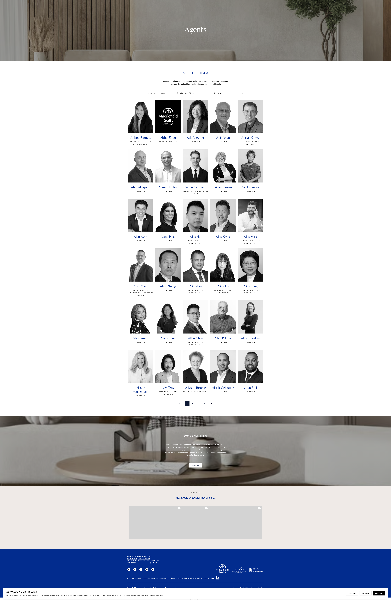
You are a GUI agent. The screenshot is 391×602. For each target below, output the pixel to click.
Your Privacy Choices (195, 599)
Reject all (352, 593)
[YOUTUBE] (146, 569)
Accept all (379, 593)
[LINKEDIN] (140, 569)
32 (204, 403)
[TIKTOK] (152, 569)
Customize (365, 593)
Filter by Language (220, 93)
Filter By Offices (187, 93)
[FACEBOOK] (128, 569)
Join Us (195, 465)
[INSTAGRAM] (134, 569)
